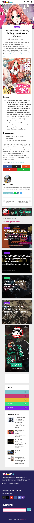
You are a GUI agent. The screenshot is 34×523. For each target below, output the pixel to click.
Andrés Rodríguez (14, 39)
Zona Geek (7, 278)
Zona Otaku (16, 27)
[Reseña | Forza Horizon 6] (11, 452)
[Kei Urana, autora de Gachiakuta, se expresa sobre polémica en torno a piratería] (17, 311)
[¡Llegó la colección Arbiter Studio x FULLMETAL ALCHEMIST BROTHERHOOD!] (17, 286)
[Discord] (19, 497)
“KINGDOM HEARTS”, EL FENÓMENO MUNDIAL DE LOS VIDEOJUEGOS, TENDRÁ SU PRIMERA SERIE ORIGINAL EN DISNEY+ (20, 422)
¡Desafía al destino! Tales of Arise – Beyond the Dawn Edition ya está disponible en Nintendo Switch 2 (20, 460)
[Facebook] (15, 497)
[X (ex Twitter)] (4, 497)
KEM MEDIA (23, 519)
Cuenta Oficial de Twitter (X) (17, 162)
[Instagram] (7, 497)
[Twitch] (23, 497)
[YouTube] (11, 497)
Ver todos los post (8, 193)
